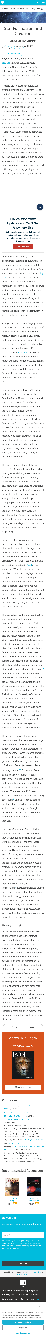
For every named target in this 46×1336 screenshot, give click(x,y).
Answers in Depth (17, 48)
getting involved (23, 1274)
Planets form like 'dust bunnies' (16, 1116)
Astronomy (30, 9)
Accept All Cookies (23, 1322)
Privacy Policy (38, 1240)
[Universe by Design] (12, 1187)
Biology (40, 9)
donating (37, 1272)
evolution (22, 352)
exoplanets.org (13, 1143)
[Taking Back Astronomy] (34, 1186)
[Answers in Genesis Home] (7, 2)
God (29, 564)
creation (6, 62)
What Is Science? (17, 9)
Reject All (23, 1328)
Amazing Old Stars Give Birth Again (17, 1112)
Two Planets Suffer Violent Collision (18, 1119)
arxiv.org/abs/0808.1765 (33, 1140)
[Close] (39, 1306)
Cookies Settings (23, 1333)
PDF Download (13, 53)
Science (5, 9)
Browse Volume (24, 1087)
